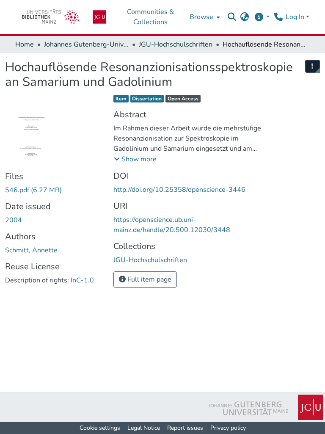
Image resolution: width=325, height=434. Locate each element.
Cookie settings (100, 428)
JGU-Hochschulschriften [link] (175, 44)
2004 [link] (13, 220)
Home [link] (24, 44)
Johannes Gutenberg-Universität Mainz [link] (86, 44)
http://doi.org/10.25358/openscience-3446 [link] (179, 189)
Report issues (185, 428)
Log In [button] (296, 17)
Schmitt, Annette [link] (31, 250)
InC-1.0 (82, 280)
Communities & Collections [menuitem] (150, 17)
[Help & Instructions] (261, 17)
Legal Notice (143, 428)
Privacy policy (228, 428)
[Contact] (278, 17)
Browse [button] (201, 17)
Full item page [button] (148, 279)
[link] (64, 17)
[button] (232, 17)
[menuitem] (204, 17)
